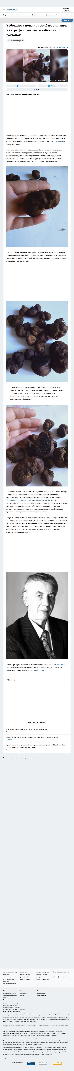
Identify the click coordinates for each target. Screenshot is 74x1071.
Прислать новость (66, 9)
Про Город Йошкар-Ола (42, 972)
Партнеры (6, 1000)
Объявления (23, 993)
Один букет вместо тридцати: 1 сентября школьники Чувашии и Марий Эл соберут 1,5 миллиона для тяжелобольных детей (36, 747)
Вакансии (59, 15)
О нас (21, 990)
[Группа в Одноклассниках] (58, 977)
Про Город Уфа (40, 977)
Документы (35, 15)
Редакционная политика (9, 993)
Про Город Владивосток (42, 979)
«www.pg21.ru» (17, 1004)
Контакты (40, 990)
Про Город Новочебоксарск (10, 972)
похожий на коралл (38, 670)
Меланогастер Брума (44, 500)
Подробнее (54, 1035)
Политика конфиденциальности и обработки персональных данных (21, 1038)
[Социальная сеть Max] (37, 89)
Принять (67, 20)
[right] (72, 15)
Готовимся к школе (22, 15)
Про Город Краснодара (9, 983)
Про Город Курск (7, 977)
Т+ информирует (48, 15)
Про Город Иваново (24, 974)
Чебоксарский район (16, 41)
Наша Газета (6, 974)
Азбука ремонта (8, 15)
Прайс (22, 995)
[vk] (9, 680)
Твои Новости (23, 972)
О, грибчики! (61, 141)
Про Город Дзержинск (25, 979)
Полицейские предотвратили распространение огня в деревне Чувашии (32, 738)
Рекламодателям (42, 995)
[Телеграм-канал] (52, 86)
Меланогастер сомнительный (19, 500)
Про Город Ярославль (42, 974)
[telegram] (15, 680)
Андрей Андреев (60, 47)
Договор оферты (41, 993)
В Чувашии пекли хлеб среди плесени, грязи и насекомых (27, 730)
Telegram (5, 990)
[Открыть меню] (4, 10)
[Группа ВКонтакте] (21, 86)
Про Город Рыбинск (24, 977)
